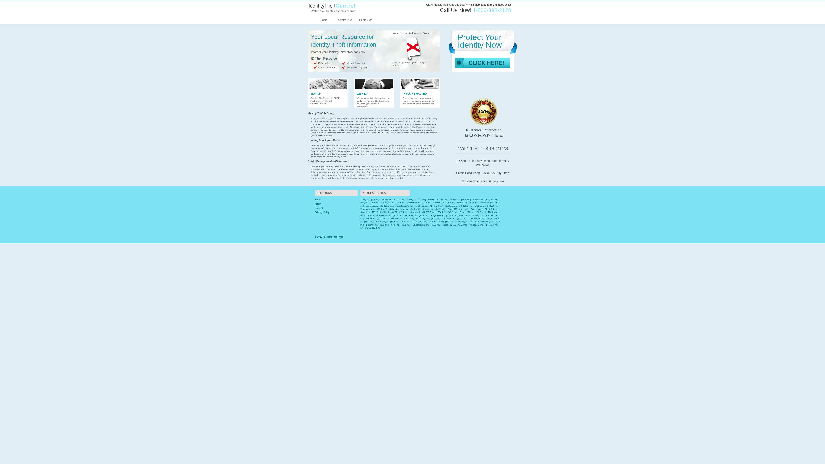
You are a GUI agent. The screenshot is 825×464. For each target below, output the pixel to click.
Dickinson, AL (449, 218)
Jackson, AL (487, 215)
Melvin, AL (433, 199)
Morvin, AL (462, 202)
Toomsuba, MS (436, 221)
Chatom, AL (428, 209)
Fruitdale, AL (475, 218)
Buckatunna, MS (453, 206)
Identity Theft (344, 19)
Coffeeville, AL (480, 199)
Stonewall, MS (417, 212)
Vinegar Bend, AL (478, 225)
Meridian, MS (487, 221)
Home (323, 19)
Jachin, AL (427, 206)
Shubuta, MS (486, 202)
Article (318, 204)
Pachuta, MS (411, 215)
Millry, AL (364, 202)
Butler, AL (455, 199)
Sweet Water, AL (479, 209)
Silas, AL (411, 199)
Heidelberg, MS (409, 221)
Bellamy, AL (372, 225)
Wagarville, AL (438, 215)
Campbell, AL (413, 202)
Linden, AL (365, 228)
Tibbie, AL (371, 218)
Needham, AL (389, 199)
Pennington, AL (368, 209)
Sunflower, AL (382, 221)
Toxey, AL (365, 199)
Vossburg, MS (423, 218)
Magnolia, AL (449, 225)
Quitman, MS (481, 206)
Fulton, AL (463, 215)
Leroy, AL (393, 212)
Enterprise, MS (395, 218)
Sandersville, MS (421, 225)
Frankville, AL (387, 202)
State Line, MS (367, 212)
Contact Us (365, 19)
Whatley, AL (462, 221)
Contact (319, 208)
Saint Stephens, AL (399, 209)
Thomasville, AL (384, 215)
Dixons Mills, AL (467, 212)
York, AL (395, 225)
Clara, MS (452, 209)
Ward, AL (442, 212)
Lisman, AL (438, 202)
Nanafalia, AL (402, 206)
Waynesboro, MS (374, 206)
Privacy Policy (322, 212)
